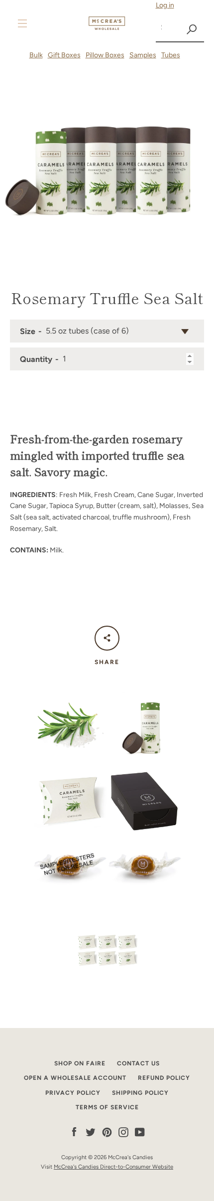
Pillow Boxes (105, 55)
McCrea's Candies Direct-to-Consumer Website (113, 1166)
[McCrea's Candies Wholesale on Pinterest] (107, 1132)
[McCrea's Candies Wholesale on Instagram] (123, 1132)
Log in (165, 5)
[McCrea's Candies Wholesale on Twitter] (91, 1132)
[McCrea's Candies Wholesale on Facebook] (74, 1132)
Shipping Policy (140, 1092)
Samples (142, 55)
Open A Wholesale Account (75, 1077)
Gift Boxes (64, 55)
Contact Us (138, 1063)
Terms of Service (107, 1107)
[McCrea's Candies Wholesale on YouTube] (140, 1132)
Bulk (36, 55)
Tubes (170, 55)
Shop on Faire (80, 1063)
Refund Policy (164, 1077)
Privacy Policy (73, 1092)
